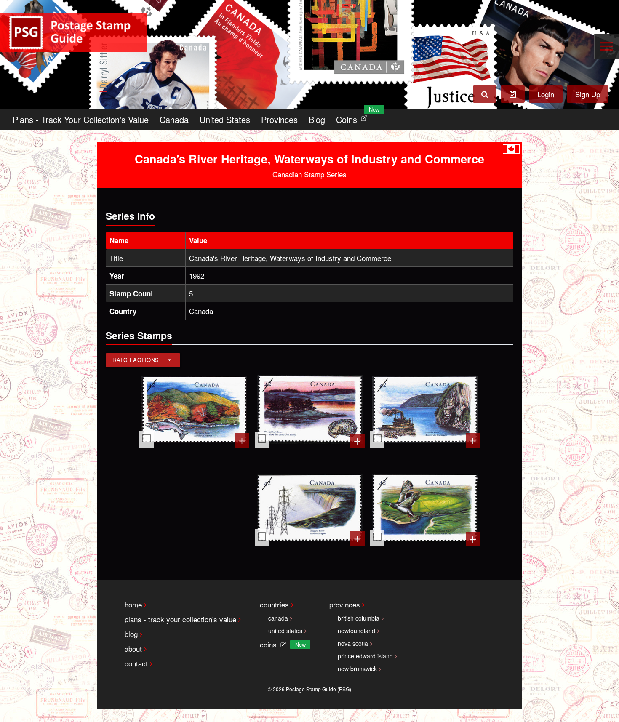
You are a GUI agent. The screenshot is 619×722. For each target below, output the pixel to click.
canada (278, 618)
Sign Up (587, 94)
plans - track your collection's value (180, 619)
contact (136, 663)
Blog (317, 119)
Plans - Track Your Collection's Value (81, 119)
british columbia (358, 618)
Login (545, 94)
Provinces (279, 119)
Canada (174, 119)
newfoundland (356, 630)
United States (225, 119)
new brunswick (357, 668)
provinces (344, 604)
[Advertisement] (194, 508)
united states (285, 630)
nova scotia (353, 643)
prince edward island (365, 656)
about (133, 648)
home (133, 604)
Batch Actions (135, 360)
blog (131, 634)
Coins (353, 117)
